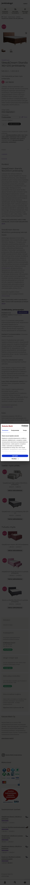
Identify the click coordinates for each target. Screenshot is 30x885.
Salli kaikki (15, 455)
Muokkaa (14, 458)
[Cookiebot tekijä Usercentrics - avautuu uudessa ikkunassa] (21, 426)
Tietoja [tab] (25, 430)
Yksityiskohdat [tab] (15, 430)
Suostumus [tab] (5, 430)
